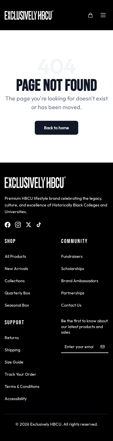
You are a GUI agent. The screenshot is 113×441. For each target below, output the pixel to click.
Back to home (56, 127)
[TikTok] (39, 225)
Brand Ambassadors (79, 280)
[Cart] (90, 15)
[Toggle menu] (103, 15)
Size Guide (14, 362)
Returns (12, 337)
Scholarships (72, 268)
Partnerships (72, 293)
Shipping (12, 349)
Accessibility (16, 398)
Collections (15, 280)
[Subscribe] (102, 346)
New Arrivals (16, 268)
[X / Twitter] (28, 225)
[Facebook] (7, 225)
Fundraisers (72, 256)
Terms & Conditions (22, 386)
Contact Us (71, 305)
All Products (15, 256)
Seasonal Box (17, 305)
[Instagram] (18, 225)
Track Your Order (20, 374)
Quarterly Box (17, 293)
